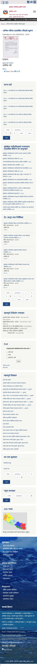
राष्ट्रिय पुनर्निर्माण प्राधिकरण (10, 417)
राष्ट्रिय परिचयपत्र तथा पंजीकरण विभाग (13, 386)
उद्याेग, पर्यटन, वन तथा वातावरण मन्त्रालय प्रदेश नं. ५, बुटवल (18, 395)
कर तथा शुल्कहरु (8, 555)
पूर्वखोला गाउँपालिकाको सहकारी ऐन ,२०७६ (13, 193)
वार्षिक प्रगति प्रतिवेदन (10, 590)
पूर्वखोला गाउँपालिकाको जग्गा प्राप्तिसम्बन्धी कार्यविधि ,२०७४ (17, 179)
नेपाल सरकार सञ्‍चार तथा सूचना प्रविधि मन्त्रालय (15, 430)
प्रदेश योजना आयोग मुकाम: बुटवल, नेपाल (13, 439)
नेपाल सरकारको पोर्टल (8, 427)
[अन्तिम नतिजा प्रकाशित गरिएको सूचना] (11, 47)
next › (21, 133)
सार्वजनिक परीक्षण (8, 599)
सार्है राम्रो (10, 352)
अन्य (6, 138)
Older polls (6, 365)
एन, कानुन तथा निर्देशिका (10, 552)
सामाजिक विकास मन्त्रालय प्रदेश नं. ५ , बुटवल (14, 392)
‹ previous (17, 130)
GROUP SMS (8, 569)
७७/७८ (4, 69)
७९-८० (5, 273)
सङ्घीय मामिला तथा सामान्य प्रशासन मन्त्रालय (14, 383)
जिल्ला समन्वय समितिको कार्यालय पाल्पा (12, 420)
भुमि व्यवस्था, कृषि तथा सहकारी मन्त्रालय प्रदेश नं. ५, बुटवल (18, 402)
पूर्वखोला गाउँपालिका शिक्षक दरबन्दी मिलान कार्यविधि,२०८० (18, 223)
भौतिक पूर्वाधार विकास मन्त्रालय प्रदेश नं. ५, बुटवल (15, 408)
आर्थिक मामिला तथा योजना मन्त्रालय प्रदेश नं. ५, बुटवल (16, 398)
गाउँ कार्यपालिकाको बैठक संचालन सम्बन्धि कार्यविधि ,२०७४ (17, 161)
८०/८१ (5, 229)
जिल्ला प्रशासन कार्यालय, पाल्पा (10, 414)
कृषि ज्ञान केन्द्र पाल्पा (8, 411)
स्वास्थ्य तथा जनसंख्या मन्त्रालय (11, 433)
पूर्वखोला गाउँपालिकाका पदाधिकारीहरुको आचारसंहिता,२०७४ (17, 168)
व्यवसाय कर (6, 468)
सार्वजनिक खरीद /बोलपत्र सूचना (12, 549)
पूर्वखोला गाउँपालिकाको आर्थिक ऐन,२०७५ (13, 158)
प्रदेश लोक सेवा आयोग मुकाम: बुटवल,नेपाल (13, 446)
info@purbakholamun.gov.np (16, 631)
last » (30, 133)
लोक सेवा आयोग (7, 380)
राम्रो (9, 354)
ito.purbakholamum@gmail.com (16, 635)
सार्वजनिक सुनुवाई (8, 596)
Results (5, 367)
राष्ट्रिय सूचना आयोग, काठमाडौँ (10, 449)
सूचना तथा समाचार (7, 63)
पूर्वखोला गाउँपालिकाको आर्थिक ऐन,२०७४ (13, 171)
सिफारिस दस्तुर (7, 463)
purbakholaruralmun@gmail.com (16, 639)
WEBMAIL (6, 578)
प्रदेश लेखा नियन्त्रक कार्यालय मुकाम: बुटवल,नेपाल (15, 443)
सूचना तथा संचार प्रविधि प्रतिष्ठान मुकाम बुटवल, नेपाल (16, 436)
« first (7, 130)
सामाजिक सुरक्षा (7, 572)
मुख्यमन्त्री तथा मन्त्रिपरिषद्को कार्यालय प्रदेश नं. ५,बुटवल (17, 389)
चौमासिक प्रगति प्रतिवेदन (11, 593)
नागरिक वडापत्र (8, 575)
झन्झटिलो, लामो (12, 357)
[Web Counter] (7, 649)
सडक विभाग (6, 424)
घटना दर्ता (6, 566)
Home (3, 24)
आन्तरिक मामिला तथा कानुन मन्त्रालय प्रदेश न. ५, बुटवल (17, 405)
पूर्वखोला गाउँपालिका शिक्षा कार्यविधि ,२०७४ (13, 165)
